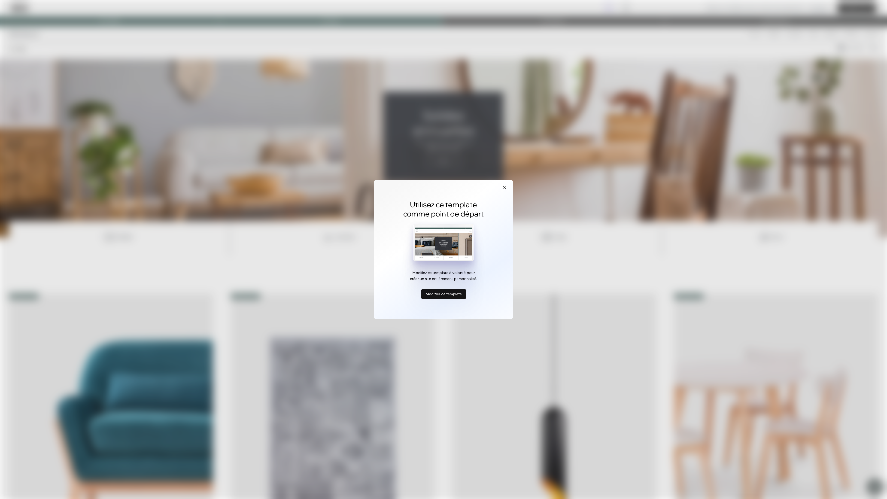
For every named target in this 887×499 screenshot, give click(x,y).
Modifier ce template (443, 294)
